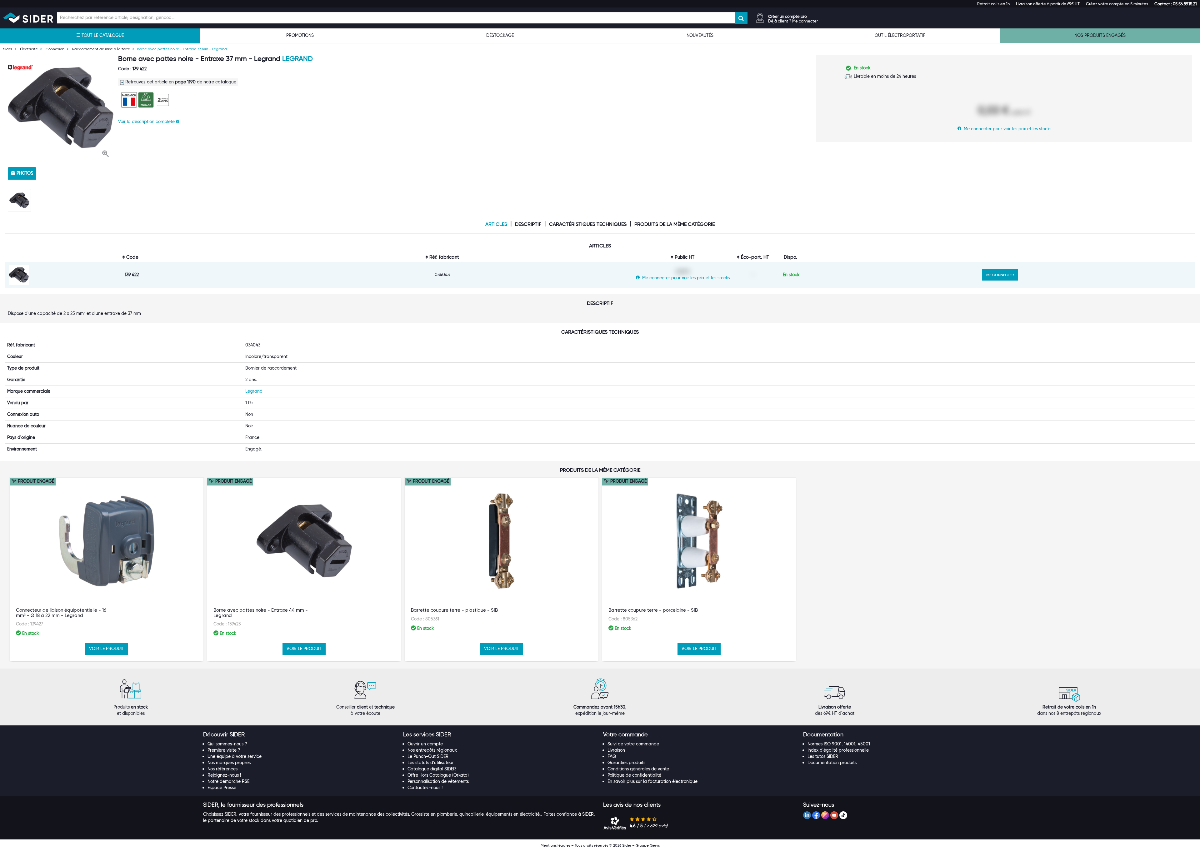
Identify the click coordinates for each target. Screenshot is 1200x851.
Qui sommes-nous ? (227, 744)
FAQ (612, 756)
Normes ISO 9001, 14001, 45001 (839, 744)
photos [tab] (24, 173)
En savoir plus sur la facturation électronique (653, 781)
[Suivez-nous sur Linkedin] (807, 815)
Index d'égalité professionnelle (838, 750)
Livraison (616, 750)
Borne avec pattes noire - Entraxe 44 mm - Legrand (260, 612)
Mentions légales (555, 845)
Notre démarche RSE (228, 781)
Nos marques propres (229, 762)
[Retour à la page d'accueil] (28, 17)
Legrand (297, 58)
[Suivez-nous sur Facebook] (816, 815)
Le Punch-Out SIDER (428, 756)
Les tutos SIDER (823, 756)
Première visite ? (224, 750)
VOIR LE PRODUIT (106, 648)
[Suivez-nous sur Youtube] (834, 815)
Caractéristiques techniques (588, 224)
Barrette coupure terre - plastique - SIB (454, 610)
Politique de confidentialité (634, 775)
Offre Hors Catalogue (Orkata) (438, 775)
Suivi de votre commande (633, 744)
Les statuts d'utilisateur (431, 762)
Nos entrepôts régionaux (432, 750)
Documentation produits (832, 762)
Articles (496, 224)
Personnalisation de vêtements (438, 781)
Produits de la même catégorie (674, 224)
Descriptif (528, 224)
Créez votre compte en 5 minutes (1117, 3)
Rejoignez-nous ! (224, 775)
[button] (1175, 3)
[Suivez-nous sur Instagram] (825, 815)
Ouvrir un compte (425, 744)
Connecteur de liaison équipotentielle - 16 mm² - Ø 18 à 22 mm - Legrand (61, 612)
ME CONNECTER (1000, 274)
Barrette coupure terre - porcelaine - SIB (653, 610)
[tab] (300, 735)
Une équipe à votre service (235, 756)
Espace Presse (222, 787)
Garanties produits (626, 762)
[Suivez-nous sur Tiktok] (843, 815)
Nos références (223, 769)
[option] (60, 108)
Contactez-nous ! (425, 787)
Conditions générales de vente (638, 769)
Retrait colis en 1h (993, 3)
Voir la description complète (147, 121)
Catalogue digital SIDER (432, 769)
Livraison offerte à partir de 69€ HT (1048, 3)
